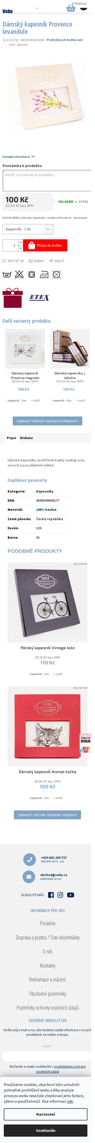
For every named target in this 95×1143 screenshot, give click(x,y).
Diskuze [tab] (26, 438)
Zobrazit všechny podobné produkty (47, 815)
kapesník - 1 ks (17, 400)
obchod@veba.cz (53, 877)
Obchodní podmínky (47, 993)
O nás (47, 951)
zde (70, 1101)
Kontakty (47, 965)
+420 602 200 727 (54, 859)
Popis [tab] (11, 438)
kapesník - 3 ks (62, 400)
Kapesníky (44, 491)
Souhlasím (45, 1130)
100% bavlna (46, 509)
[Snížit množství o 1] (20, 248)
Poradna (47, 923)
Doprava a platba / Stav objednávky (48, 937)
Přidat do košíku (49, 245)
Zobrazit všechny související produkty (47, 421)
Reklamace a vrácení (47, 979)
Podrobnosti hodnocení (65, 40)
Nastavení (45, 1114)
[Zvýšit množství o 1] (20, 242)
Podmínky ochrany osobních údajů (47, 1007)
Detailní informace (16, 156)
